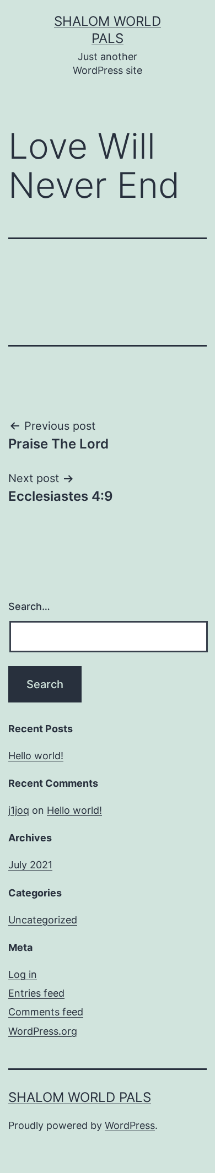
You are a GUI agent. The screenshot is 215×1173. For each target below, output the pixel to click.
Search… (29, 606)
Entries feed (36, 993)
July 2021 (30, 865)
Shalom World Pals (79, 1097)
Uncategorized (42, 920)
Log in (22, 974)
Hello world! (35, 755)
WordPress (130, 1125)
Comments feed (45, 1012)
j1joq (18, 810)
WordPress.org (42, 1031)
